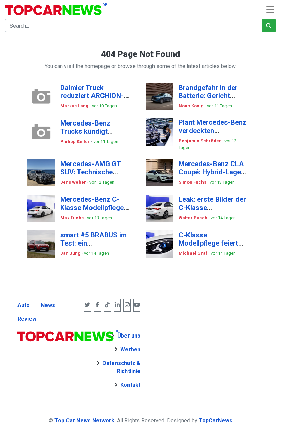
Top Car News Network (84, 420)
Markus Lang (74, 105)
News (48, 305)
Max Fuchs (72, 217)
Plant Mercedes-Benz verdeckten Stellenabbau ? (212, 130)
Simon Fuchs (193, 182)
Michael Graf (193, 253)
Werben (130, 349)
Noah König (192, 105)
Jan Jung (71, 253)
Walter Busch (193, 217)
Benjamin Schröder (200, 140)
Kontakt (130, 385)
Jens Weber (73, 182)
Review (26, 319)
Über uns (128, 335)
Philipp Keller (75, 141)
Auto (23, 305)
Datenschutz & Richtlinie (121, 367)
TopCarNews (215, 420)
